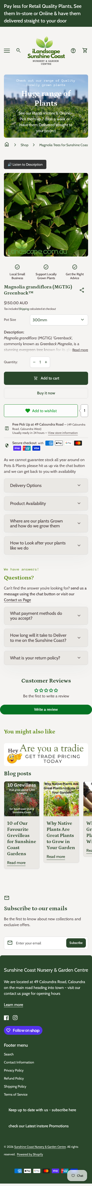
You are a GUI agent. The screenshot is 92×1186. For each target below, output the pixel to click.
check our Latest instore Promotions (39, 1126)
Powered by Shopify (30, 1154)
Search (9, 1054)
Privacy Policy (14, 1070)
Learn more (13, 1004)
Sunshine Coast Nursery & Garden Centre (46, 970)
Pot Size (10, 320)
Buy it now (46, 393)
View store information (63, 433)
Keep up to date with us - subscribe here (42, 1110)
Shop (24, 145)
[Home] (46, 50)
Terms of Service (15, 1094)
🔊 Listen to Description (25, 164)
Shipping (24, 309)
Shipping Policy (15, 1086)
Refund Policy (14, 1078)
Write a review (46, 709)
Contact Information (19, 1062)
